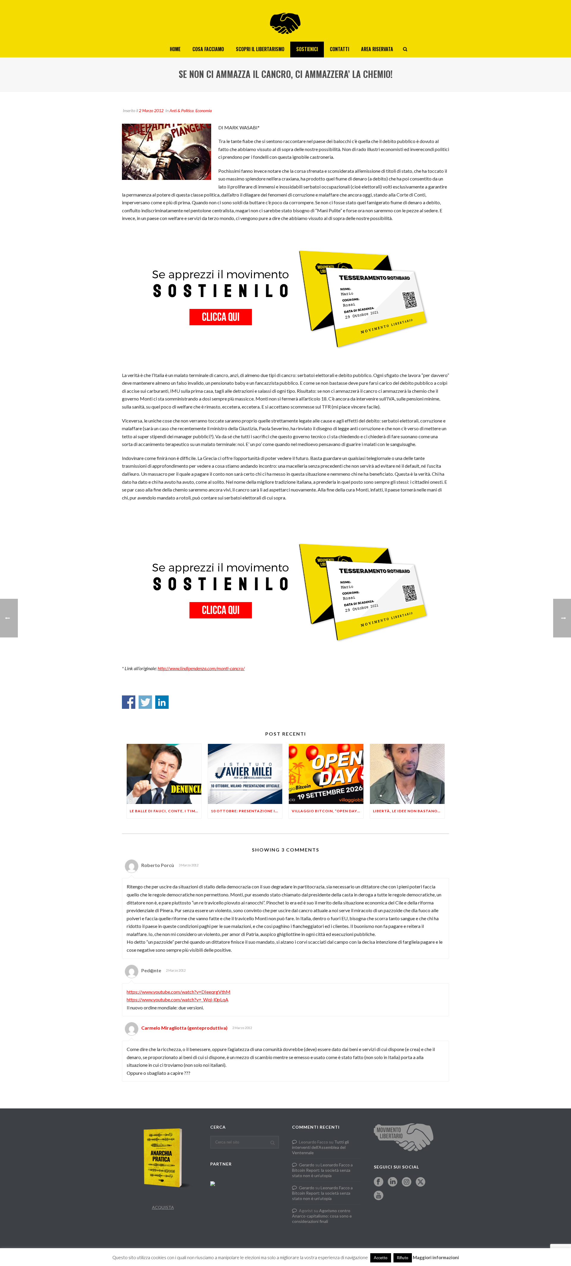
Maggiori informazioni (436, 1257)
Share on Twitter (145, 702)
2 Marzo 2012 (151, 110)
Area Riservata (377, 49)
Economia (203, 110)
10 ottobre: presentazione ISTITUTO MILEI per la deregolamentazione (247, 811)
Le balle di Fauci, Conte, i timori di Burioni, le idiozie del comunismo (165, 811)
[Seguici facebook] (378, 1182)
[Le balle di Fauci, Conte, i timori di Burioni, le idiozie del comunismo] (164, 774)
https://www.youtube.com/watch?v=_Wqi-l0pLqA (177, 999)
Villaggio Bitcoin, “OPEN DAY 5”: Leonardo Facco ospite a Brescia (327, 811)
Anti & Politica (182, 110)
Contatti (339, 49)
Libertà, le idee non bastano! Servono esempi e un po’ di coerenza (409, 811)
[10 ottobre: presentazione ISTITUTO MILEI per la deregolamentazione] (245, 774)
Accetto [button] (381, 1257)
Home (175, 49)
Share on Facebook (128, 702)
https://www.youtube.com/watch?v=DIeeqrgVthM (178, 992)
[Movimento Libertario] (285, 21)
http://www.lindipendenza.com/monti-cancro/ (201, 668)
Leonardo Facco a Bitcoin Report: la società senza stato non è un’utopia (322, 1170)
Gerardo (306, 1164)
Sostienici (307, 49)
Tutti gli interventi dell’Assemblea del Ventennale (320, 1147)
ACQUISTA (163, 1207)
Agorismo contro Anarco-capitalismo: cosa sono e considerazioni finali (322, 1216)
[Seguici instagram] (406, 1182)
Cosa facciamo (208, 49)
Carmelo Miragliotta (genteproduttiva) (184, 1028)
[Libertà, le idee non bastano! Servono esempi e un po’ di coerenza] (407, 774)
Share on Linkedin (162, 702)
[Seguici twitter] (420, 1182)
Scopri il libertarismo (260, 49)
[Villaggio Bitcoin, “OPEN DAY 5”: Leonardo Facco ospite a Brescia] (326, 774)
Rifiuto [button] (402, 1257)
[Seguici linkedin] (392, 1182)
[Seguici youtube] (378, 1196)
